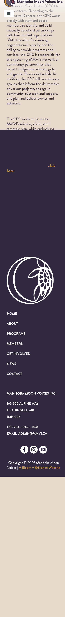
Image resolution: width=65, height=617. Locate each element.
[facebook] (24, 450)
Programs (16, 333)
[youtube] (43, 450)
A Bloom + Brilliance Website (39, 467)
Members (15, 343)
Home (12, 313)
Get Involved (18, 353)
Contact (14, 373)
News (11, 363)
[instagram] (34, 450)
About (12, 323)
